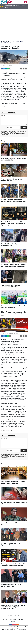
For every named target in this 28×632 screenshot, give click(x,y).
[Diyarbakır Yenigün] (6, 2)
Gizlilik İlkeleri (20, 619)
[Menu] (25, 2)
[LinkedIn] (6, 68)
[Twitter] (4, 68)
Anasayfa (5, 41)
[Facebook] (2, 68)
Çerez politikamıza (22, 629)
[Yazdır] (10, 68)
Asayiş (9, 41)
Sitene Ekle (13, 621)
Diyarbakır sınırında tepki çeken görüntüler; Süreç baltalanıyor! (16, 6)
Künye (10, 619)
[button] (21, 68)
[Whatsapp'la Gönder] (8, 68)
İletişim (14, 619)
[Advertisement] (14, 24)
